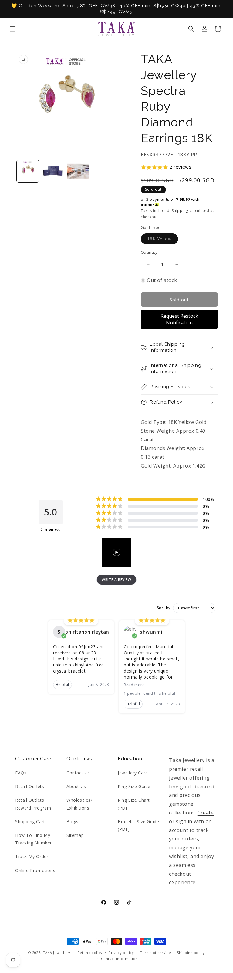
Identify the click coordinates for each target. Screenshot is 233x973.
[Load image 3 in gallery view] (78, 171)
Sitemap (75, 835)
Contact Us (78, 773)
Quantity (149, 252)
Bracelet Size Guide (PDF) (138, 825)
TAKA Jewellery (56, 952)
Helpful (62, 684)
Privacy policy (121, 952)
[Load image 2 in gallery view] (53, 171)
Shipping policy (191, 952)
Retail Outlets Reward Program (33, 803)
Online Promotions (35, 870)
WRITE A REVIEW (116, 579)
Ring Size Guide (134, 786)
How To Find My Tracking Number (33, 839)
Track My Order (31, 856)
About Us (76, 786)
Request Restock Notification (179, 319)
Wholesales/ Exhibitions (79, 803)
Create (206, 812)
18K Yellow (162, 240)
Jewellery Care (133, 773)
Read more (134, 685)
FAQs (20, 773)
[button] (12, 28)
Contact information (119, 958)
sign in (184, 821)
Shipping (180, 210)
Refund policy (90, 952)
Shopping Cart (30, 821)
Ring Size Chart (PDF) (134, 803)
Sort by (164, 608)
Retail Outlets (29, 786)
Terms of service (155, 952)
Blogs (72, 821)
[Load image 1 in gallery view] (28, 171)
